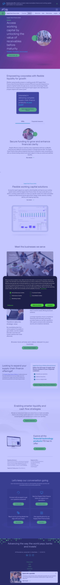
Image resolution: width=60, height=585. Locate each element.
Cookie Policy (43, 288)
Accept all (50, 305)
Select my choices (37, 305)
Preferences (10, 305)
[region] (30, 292)
